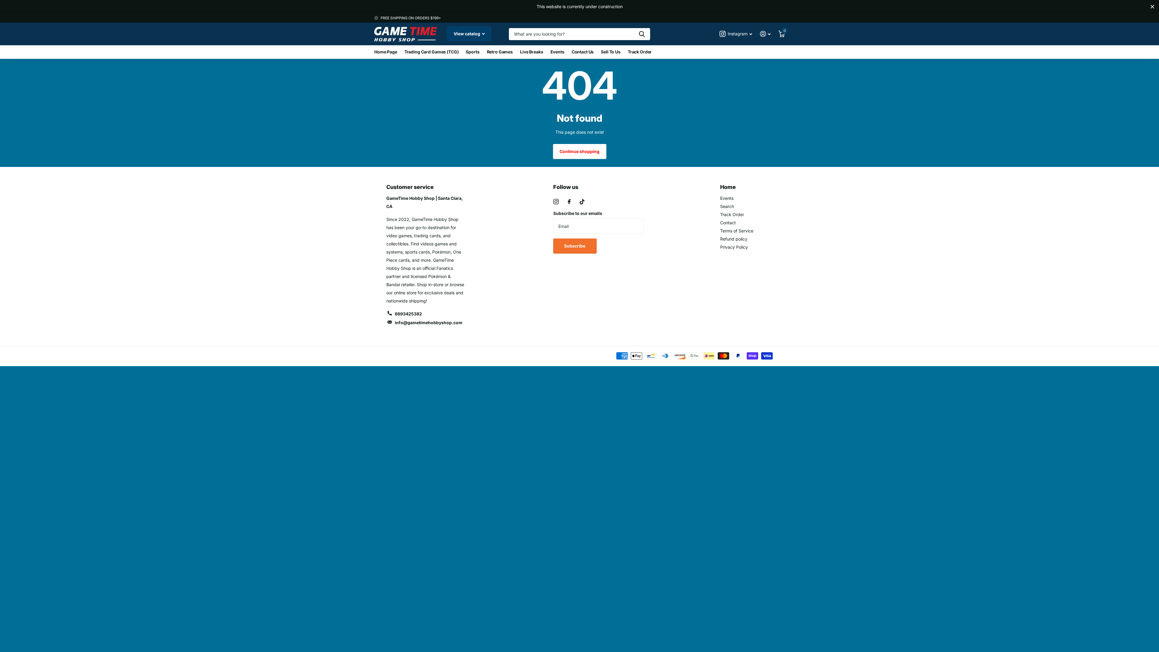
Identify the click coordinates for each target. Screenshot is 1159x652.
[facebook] (569, 201)
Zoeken (642, 34)
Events (557, 51)
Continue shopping (579, 151)
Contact (728, 222)
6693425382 (408, 313)
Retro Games (500, 51)
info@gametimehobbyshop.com (428, 322)
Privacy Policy (734, 247)
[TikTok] (582, 201)
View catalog (467, 33)
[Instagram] (556, 201)
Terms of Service (736, 230)
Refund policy (733, 238)
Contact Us (583, 51)
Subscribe (575, 245)
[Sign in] (765, 34)
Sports (472, 51)
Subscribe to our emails (577, 213)
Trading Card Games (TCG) (431, 51)
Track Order (640, 51)
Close (1152, 6)
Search (727, 206)
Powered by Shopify (457, 356)
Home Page (385, 51)
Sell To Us (611, 51)
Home (728, 187)
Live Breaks (531, 51)
